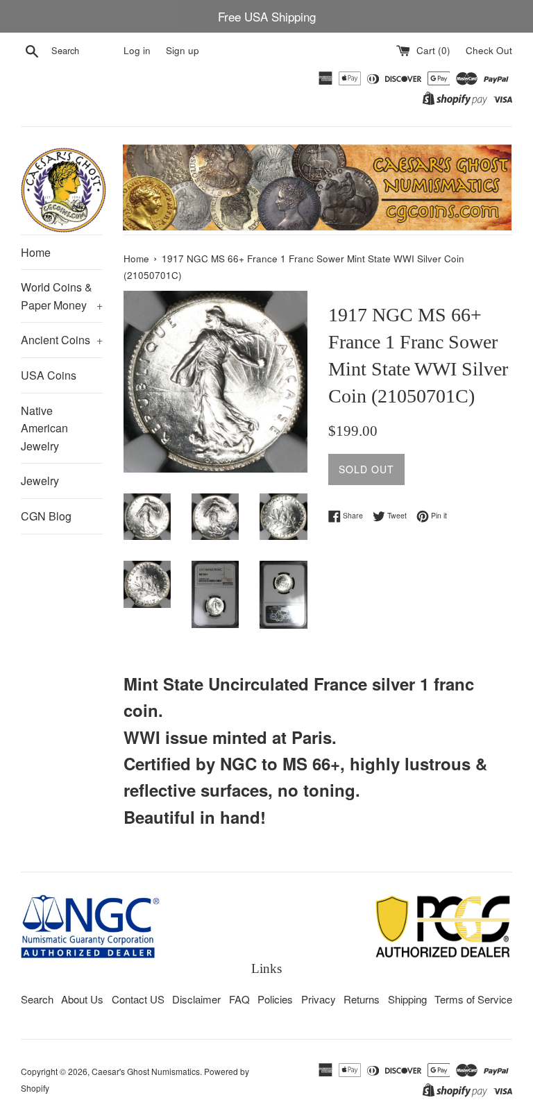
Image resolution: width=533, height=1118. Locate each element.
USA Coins (48, 375)
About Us (82, 999)
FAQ (239, 999)
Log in (137, 50)
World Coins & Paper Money (62, 296)
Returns (362, 999)
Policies (275, 999)
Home (36, 252)
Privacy (318, 999)
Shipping (407, 999)
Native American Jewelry (44, 428)
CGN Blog (46, 516)
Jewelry (40, 481)
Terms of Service (473, 999)
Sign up (182, 50)
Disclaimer (196, 999)
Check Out (489, 50)
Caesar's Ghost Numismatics (146, 1071)
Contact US (138, 999)
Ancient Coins (62, 340)
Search (37, 999)
